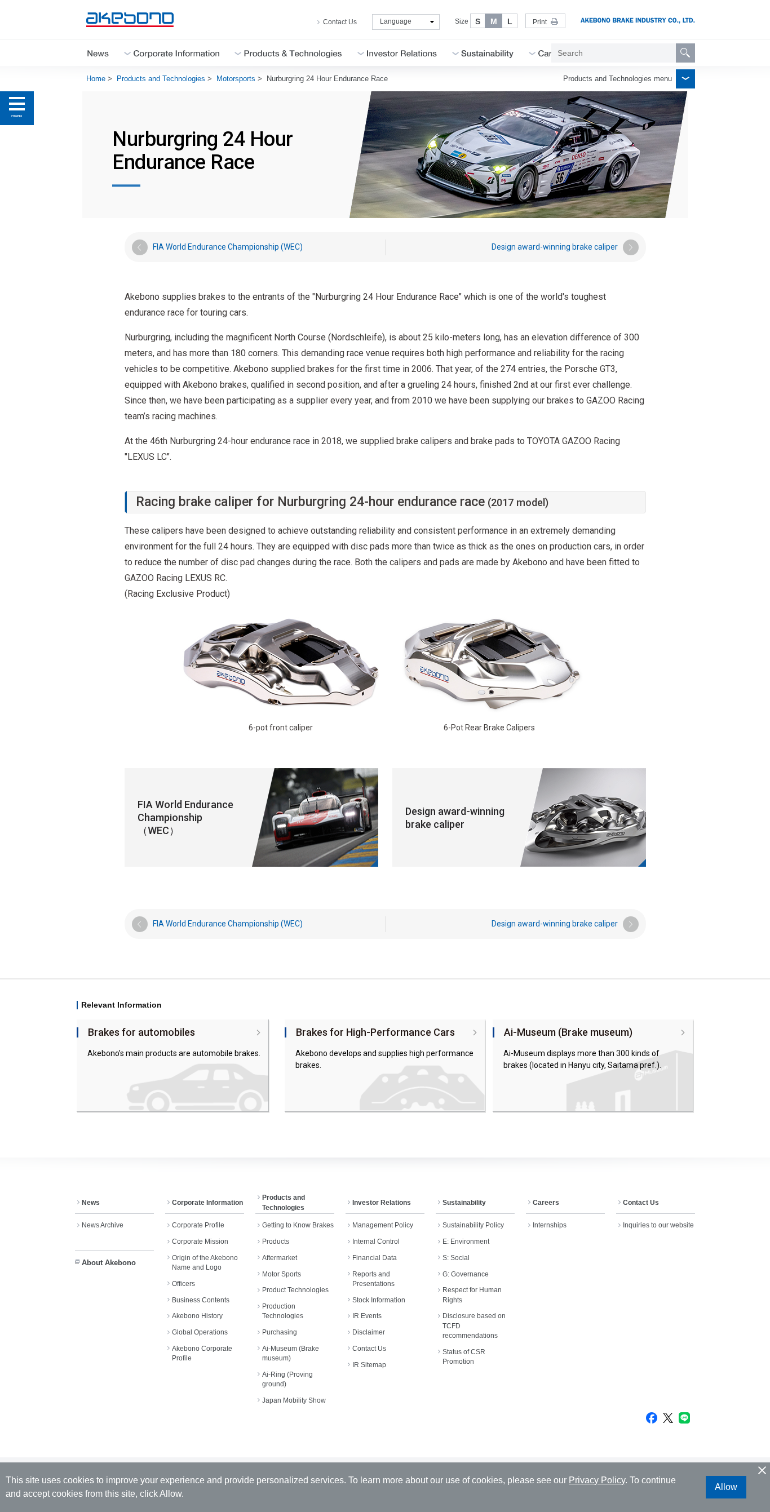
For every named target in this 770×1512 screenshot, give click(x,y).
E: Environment (465, 1241)
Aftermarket (279, 1257)
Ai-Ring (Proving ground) (287, 1379)
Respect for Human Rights (472, 1295)
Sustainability (464, 1203)
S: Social (456, 1257)
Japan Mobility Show (294, 1400)
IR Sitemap (369, 1365)
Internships (550, 1225)
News (91, 1203)
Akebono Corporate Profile (202, 1353)
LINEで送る (684, 1418)
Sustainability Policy (473, 1225)
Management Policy (382, 1225)
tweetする (668, 1418)
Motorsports (235, 78)
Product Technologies (295, 1290)
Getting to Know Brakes (298, 1225)
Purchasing (279, 1332)
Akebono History (197, 1316)
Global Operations (200, 1332)
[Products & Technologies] (293, 52)
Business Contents (200, 1300)
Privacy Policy (597, 1480)
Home (95, 78)
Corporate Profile (198, 1225)
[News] (98, 52)
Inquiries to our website (658, 1225)
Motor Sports (281, 1274)
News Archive (102, 1225)
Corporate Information (207, 1203)
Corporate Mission (200, 1241)
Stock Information (378, 1300)
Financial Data (374, 1257)
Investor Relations (381, 1203)
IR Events (367, 1316)
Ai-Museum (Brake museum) (290, 1353)
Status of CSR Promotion (463, 1357)
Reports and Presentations (373, 1279)
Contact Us (340, 22)
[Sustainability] (487, 52)
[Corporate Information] (176, 52)
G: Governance (465, 1274)
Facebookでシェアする (651, 1418)
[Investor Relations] (402, 52)
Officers (183, 1283)
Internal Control (376, 1241)
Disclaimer (368, 1332)
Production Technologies (282, 1311)
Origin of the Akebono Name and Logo (205, 1262)
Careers (546, 1203)
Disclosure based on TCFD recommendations (474, 1326)
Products (275, 1241)
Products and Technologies (161, 78)
